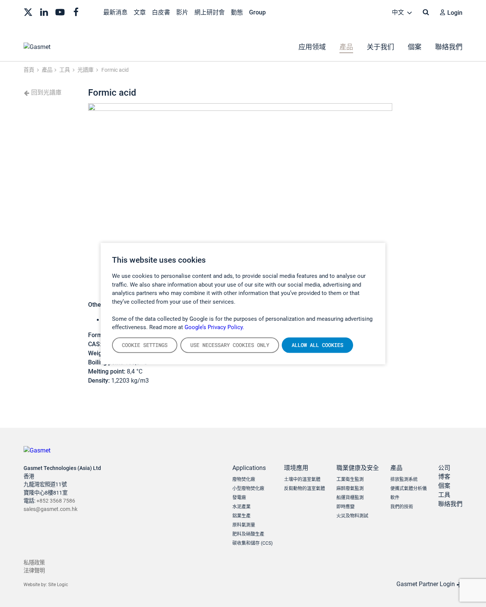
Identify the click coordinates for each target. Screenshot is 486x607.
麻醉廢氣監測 (350, 488)
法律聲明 (34, 571)
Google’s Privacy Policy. (214, 327)
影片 (182, 12)
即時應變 (345, 506)
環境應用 (296, 467)
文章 (140, 12)
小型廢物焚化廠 (248, 488)
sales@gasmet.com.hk (50, 509)
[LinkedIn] (44, 11)
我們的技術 (401, 506)
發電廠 (239, 497)
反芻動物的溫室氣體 (304, 488)
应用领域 (312, 47)
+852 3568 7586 (55, 501)
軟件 (394, 497)
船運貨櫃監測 (350, 497)
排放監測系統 (404, 479)
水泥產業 (241, 506)
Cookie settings (144, 344)
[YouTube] (60, 11)
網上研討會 (209, 12)
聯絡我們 (448, 47)
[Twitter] (28, 11)
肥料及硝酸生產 (248, 534)
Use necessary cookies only (229, 344)
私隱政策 (34, 563)
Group (257, 12)
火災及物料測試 (352, 516)
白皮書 (161, 12)
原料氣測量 (243, 525)
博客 (444, 476)
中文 (399, 12)
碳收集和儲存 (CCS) (252, 543)
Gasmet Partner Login (426, 584)
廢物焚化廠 (243, 479)
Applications (249, 467)
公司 (444, 467)
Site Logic (58, 584)
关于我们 (380, 47)
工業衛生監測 (350, 479)
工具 (444, 494)
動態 (237, 12)
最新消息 (115, 12)
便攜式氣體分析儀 (408, 488)
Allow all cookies (317, 344)
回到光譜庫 (46, 92)
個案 (414, 47)
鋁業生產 (241, 516)
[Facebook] (75, 11)
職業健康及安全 (357, 467)
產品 (346, 47)
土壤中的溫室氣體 (302, 479)
